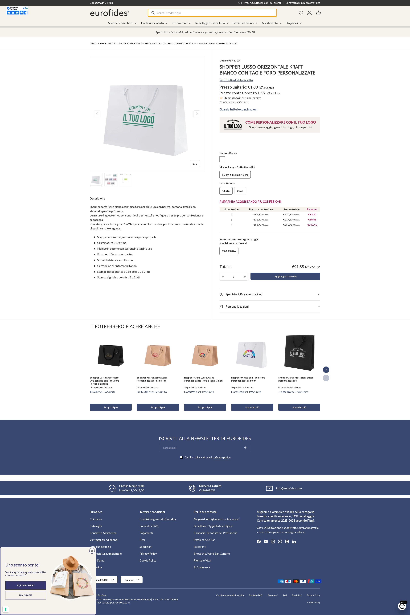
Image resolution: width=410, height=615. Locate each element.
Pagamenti (146, 533)
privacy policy (222, 457)
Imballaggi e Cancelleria (210, 23)
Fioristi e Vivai (202, 560)
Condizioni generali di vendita (157, 519)
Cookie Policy (147, 560)
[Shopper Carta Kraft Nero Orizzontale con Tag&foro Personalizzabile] (111, 353)
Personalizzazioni (243, 23)
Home (93, 43)
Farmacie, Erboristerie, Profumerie (215, 533)
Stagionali (292, 23)
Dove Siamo (97, 560)
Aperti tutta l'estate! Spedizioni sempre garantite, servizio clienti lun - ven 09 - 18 (205, 32)
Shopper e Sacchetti (120, 23)
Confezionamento (152, 23)
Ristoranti (200, 546)
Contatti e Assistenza (103, 533)
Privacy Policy (148, 553)
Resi (142, 540)
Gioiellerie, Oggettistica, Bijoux (213, 526)
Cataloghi (96, 526)
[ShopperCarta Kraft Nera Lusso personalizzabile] (299, 353)
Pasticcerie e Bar (204, 540)
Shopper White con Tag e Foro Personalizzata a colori (248, 379)
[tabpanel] (147, 242)
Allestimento (270, 23)
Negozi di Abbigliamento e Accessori (216, 519)
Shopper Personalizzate (149, 43)
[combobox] (212, 13)
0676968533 (207, 490)
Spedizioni (145, 546)
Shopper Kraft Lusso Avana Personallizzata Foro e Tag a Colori (203, 379)
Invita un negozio (100, 546)
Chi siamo (96, 519)
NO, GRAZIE (25, 595)
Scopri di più (111, 407)
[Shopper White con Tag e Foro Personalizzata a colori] (252, 353)
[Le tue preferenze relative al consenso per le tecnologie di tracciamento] (6, 609)
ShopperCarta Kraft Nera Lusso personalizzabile (295, 379)
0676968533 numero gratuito (303, 2)
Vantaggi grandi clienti (104, 540)
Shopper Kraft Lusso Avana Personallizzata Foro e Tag (152, 379)
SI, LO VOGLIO (25, 585)
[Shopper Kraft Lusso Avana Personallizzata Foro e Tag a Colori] (205, 353)
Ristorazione (179, 23)
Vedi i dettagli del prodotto (236, 80)
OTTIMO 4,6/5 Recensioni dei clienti (259, 2)
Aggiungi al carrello (285, 276)
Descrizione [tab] (97, 198)
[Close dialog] (92, 551)
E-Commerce (202, 567)
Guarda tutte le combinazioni (238, 109)
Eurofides (102, 595)
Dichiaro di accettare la (207, 457)
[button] (318, 12)
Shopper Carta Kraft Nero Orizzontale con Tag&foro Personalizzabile (104, 380)
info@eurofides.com (289, 488)
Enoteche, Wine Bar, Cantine (212, 553)
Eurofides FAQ (148, 526)
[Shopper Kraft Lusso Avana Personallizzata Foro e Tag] (158, 353)
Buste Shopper (127, 43)
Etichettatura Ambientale (106, 553)
